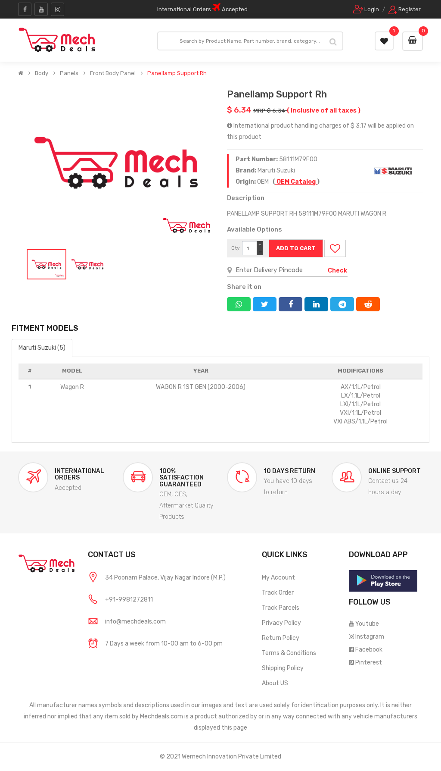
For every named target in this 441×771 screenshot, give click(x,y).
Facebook (368, 649)
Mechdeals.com (161, 716)
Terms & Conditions (289, 653)
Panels (69, 73)
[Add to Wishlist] (335, 248)
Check (337, 270)
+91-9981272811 (129, 599)
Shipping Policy (283, 668)
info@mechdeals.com (135, 621)
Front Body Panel (113, 73)
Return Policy (280, 638)
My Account (278, 577)
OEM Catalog (296, 181)
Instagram (369, 636)
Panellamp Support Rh (177, 73)
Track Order (278, 592)
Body (41, 73)
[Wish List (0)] (384, 40)
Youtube (367, 623)
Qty (235, 248)
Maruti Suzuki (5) (42, 347)
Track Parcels (280, 607)
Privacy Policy (281, 623)
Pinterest (368, 662)
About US (275, 683)
